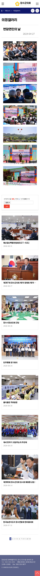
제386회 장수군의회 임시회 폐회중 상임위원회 (19, 482)
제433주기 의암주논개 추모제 (15, 442)
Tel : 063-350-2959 (8, 562)
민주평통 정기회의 (10, 362)
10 (27, 539)
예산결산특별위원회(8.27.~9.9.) (16, 243)
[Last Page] (30, 538)
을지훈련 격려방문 (10, 402)
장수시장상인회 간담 (11, 323)
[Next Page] (29, 538)
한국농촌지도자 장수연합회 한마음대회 (18, 522)
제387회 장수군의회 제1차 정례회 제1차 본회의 (19, 283)
